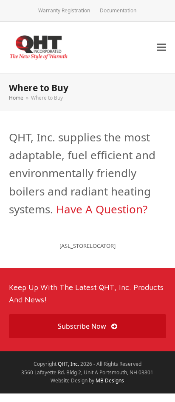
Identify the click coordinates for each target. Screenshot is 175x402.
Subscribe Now (82, 326)
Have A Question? (101, 209)
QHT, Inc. (68, 364)
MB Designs (110, 380)
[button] (161, 47)
